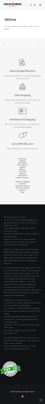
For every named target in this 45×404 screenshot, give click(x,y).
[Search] (30, 5)
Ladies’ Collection (22, 177)
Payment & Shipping (22, 181)
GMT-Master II (22, 165)
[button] (40, 5)
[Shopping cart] (34, 5)
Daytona (22, 173)
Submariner (22, 159)
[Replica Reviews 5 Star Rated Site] (10, 368)
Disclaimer (22, 184)
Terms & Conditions (22, 188)
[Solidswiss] (12, 5)
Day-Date (22, 171)
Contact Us (22, 190)
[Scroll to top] (41, 400)
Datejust (22, 161)
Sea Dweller (22, 163)
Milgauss (22, 169)
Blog (22, 192)
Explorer (22, 167)
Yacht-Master (22, 175)
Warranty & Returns (22, 186)
